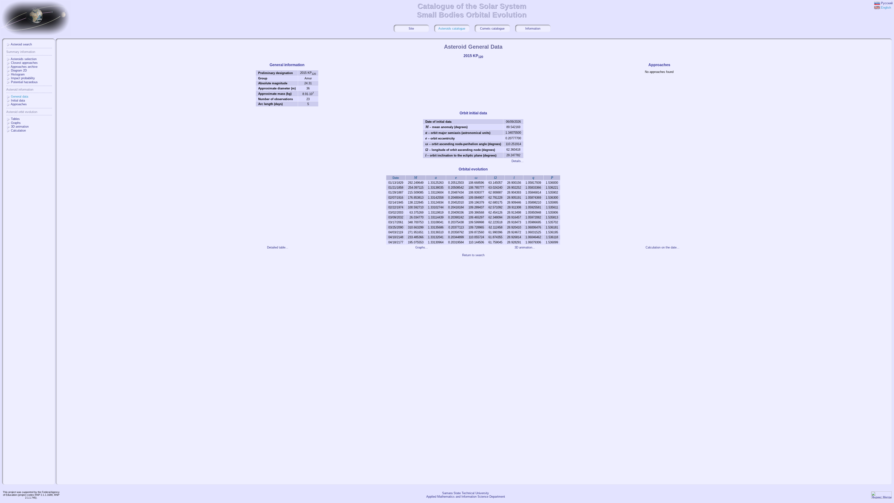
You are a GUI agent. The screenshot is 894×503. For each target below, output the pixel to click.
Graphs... (421, 247)
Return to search (473, 255)
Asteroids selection (24, 59)
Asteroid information (19, 89)
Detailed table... (277, 247)
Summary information (20, 52)
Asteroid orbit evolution (21, 112)
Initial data (18, 100)
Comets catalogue (492, 28)
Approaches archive (24, 66)
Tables (15, 119)
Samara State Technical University (465, 493)
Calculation (18, 130)
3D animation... (525, 247)
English (886, 7)
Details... (517, 161)
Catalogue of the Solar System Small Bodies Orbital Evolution (472, 10)
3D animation (20, 126)
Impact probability (23, 78)
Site (411, 28)
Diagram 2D (19, 70)
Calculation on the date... (662, 247)
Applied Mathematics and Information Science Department (465, 496)
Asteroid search (21, 44)
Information (532, 28)
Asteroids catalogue (451, 28)
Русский (887, 3)
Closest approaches (24, 63)
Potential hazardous (24, 82)
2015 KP (473, 56)
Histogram (18, 74)
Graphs (16, 123)
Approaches (19, 104)
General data (19, 96)
